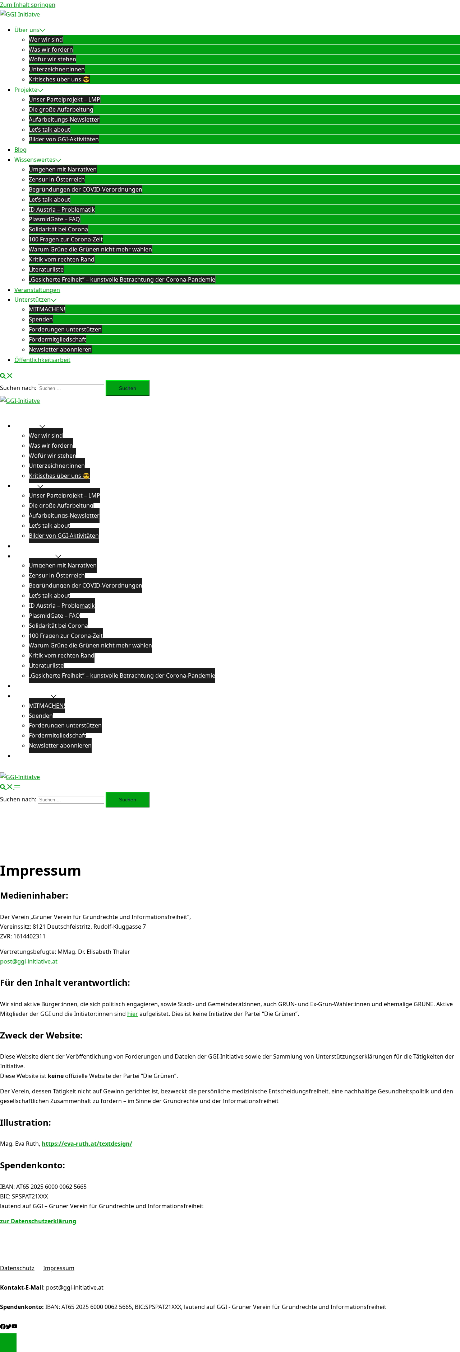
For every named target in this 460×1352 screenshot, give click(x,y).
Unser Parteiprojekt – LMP (64, 99)
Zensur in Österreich (57, 179)
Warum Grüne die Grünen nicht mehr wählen (90, 249)
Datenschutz (17, 1268)
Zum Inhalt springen (27, 5)
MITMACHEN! (47, 309)
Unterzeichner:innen (57, 69)
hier (132, 1014)
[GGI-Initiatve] (20, 14)
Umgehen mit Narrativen (63, 169)
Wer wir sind (46, 39)
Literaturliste (46, 269)
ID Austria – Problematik (62, 209)
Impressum (58, 1268)
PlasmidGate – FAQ (54, 219)
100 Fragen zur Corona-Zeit (66, 239)
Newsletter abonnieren (60, 349)
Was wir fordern (51, 49)
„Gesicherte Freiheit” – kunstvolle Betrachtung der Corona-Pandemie (122, 279)
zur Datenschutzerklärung (38, 1221)
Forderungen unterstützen (65, 329)
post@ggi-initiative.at (29, 961)
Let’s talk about (49, 129)
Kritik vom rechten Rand (62, 259)
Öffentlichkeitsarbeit (42, 360)
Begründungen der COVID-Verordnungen (85, 189)
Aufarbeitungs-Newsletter (64, 119)
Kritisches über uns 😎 (59, 79)
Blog (20, 150)
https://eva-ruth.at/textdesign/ (87, 1144)
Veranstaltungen (37, 290)
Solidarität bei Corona (58, 229)
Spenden (41, 319)
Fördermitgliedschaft (57, 339)
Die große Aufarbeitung (61, 109)
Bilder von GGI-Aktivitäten (64, 139)
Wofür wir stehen (52, 59)
